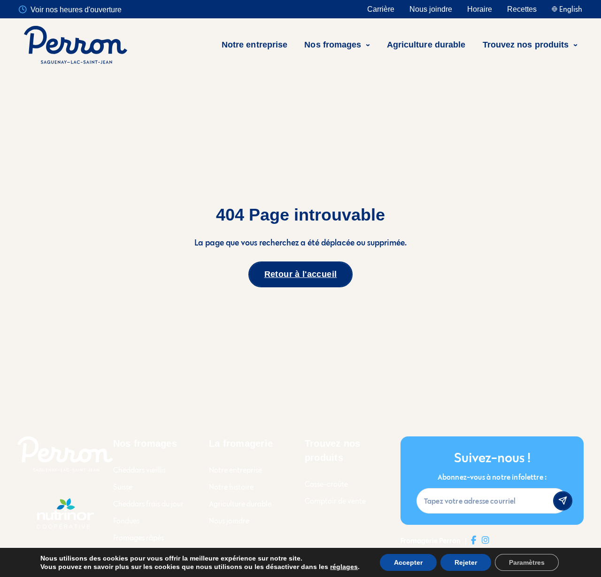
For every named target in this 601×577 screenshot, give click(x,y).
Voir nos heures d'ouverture (76, 10)
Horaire (479, 9)
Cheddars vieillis (139, 470)
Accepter (408, 562)
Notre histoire (231, 486)
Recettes (522, 9)
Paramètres (527, 562)
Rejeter (466, 562)
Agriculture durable (240, 503)
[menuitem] (259, 44)
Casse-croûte (326, 484)
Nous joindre (430, 9)
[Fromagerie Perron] (75, 45)
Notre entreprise (235, 470)
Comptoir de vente (335, 501)
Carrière (380, 9)
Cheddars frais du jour (148, 503)
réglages (344, 566)
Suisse (122, 486)
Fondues (126, 520)
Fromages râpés (138, 537)
